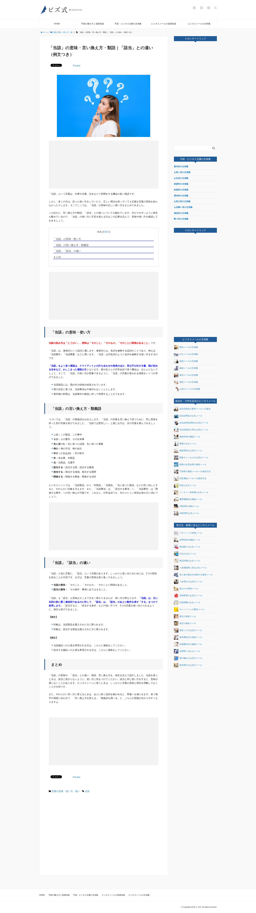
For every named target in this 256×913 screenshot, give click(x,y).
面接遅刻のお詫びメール (190, 450)
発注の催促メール (187, 623)
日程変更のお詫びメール (190, 595)
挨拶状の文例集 (181, 184)
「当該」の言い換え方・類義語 (71, 245)
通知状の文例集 (181, 195)
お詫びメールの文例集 (189, 389)
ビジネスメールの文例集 (199, 24)
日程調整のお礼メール (189, 602)
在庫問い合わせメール (189, 651)
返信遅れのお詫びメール (190, 665)
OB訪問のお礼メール (189, 513)
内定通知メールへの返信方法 (192, 478)
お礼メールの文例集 (188, 354)
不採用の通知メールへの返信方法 (195, 471)
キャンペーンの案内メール (191, 609)
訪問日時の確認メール (189, 540)
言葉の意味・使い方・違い (66, 791)
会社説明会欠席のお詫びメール (193, 429)
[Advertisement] (77, 164)
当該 (87, 791)
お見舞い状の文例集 (183, 207)
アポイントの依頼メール (190, 533)
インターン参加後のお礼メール (193, 492)
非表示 (106, 232)
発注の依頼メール (187, 616)
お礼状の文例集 (181, 178)
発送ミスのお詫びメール (190, 630)
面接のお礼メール (187, 443)
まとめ (57, 257)
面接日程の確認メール (189, 436)
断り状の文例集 (181, 219)
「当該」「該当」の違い (67, 251)
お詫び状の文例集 (182, 201)
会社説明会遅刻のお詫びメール (193, 422)
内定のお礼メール (187, 485)
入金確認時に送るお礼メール (192, 567)
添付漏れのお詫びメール (190, 658)
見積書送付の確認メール (190, 644)
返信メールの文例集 (188, 375)
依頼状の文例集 (181, 189)
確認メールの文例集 (188, 368)
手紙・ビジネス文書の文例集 (128, 24)
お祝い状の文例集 (182, 172)
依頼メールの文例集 (188, 361)
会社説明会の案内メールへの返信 (195, 408)
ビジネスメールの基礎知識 (163, 24)
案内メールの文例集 (188, 347)
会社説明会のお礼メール (190, 415)
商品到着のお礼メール (189, 560)
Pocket (76, 65)
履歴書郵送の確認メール (190, 499)
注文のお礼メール (187, 554)
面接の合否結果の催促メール (192, 464)
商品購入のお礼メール (189, 547)
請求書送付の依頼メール (190, 637)
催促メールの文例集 (188, 382)
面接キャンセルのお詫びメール (193, 457)
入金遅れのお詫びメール (190, 581)
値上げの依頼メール (188, 588)
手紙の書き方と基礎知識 (92, 24)
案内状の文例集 (181, 166)
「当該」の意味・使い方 (67, 239)
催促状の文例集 (181, 213)
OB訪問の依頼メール (189, 506)
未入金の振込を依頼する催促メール (196, 574)
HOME (57, 24)
